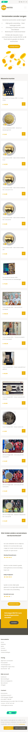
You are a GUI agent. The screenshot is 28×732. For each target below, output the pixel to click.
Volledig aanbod (14, 46)
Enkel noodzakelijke (20, 728)
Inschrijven (14, 622)
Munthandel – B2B (5, 668)
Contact (3, 648)
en (26, 2)
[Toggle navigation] (25, 7)
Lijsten (2, 646)
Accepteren (8, 728)
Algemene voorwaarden (7, 660)
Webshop (3, 644)
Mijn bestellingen (5, 679)
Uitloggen (3, 685)
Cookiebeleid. (21, 724)
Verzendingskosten (5, 664)
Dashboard (3, 677)
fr (24, 2)
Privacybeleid (4, 662)
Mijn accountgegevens (6, 681)
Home (2, 642)
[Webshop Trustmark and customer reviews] (6, 2)
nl (21, 2)
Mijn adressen (4, 683)
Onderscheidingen (5, 652)
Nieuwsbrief (4, 650)
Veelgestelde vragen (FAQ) (8, 666)
